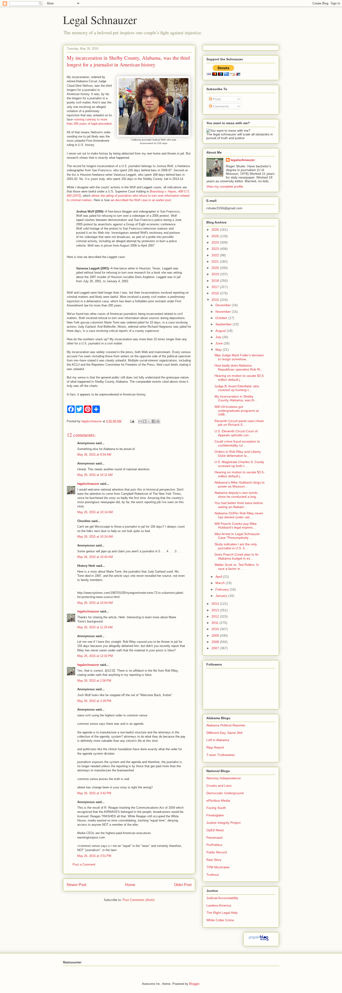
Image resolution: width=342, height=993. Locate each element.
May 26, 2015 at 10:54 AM (95, 603)
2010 (215, 629)
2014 (215, 603)
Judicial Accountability (222, 898)
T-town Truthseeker (220, 755)
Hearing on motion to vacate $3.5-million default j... (240, 377)
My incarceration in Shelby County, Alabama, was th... (236, 398)
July (218, 337)
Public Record (216, 852)
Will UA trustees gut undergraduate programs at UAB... (237, 410)
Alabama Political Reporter (225, 725)
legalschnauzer (88, 483)
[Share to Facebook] (153, 421)
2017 (215, 287)
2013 (215, 610)
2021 (215, 261)
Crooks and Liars (218, 785)
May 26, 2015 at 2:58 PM (94, 680)
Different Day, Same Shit (224, 733)
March (220, 583)
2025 (215, 236)
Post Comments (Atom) (138, 900)
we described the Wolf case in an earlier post (141, 200)
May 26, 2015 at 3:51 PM (94, 856)
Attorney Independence (223, 778)
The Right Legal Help (222, 912)
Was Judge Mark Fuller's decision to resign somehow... (239, 357)
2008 (215, 642)
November (223, 311)
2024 (215, 242)
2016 (215, 293)
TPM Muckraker (218, 867)
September (224, 324)
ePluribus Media (218, 800)
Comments (220, 106)
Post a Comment (84, 864)
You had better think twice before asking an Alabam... (239, 505)
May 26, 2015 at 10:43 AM (95, 557)
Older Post (182, 885)
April (219, 576)
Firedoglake (215, 815)
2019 (215, 274)
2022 (215, 255)
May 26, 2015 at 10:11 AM (95, 475)
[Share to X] (149, 421)
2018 (215, 280)
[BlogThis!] (144, 421)
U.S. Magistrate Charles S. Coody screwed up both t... (239, 464)
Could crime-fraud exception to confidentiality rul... (237, 443)
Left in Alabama (217, 740)
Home (130, 885)
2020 (215, 268)
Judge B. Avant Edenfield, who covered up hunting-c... (237, 388)
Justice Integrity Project (223, 823)
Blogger (194, 984)
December (223, 305)
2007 (215, 648)
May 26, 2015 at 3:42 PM (94, 793)
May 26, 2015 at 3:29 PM (94, 701)
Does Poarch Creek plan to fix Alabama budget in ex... (236, 556)
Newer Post (76, 885)
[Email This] (140, 421)
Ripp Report (215, 747)
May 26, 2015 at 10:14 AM (95, 512)
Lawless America (218, 905)
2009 (215, 635)
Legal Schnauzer (100, 19)
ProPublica (214, 845)
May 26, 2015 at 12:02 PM (95, 656)
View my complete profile (224, 186)
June (219, 343)
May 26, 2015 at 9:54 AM (94, 454)
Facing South (216, 808)
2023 (215, 249)
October (221, 318)
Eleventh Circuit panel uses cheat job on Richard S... (239, 423)
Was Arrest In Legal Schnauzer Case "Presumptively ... (237, 536)
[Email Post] (131, 421)
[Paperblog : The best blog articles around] (258, 940)
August (221, 331)
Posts (216, 99)
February (222, 589)
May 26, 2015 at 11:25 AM (95, 627)
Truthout (212, 874)
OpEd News (215, 830)
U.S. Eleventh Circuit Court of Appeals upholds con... (236, 433)
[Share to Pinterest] (158, 421)
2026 (215, 229)
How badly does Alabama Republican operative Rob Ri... (239, 367)
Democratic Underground (225, 793)
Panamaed (214, 837)
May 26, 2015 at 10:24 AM (95, 536)
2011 (215, 623)
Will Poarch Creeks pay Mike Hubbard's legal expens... (236, 525)
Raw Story (213, 860)
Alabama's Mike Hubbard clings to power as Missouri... (240, 484)
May (219, 349)
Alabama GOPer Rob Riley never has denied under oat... (239, 515)
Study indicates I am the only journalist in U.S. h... (236, 546)
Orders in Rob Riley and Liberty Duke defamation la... (238, 453)
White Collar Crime (220, 920)
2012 (215, 616)
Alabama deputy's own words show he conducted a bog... (237, 494)
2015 (215, 300)
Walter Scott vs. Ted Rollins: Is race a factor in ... (237, 566)
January (221, 596)
